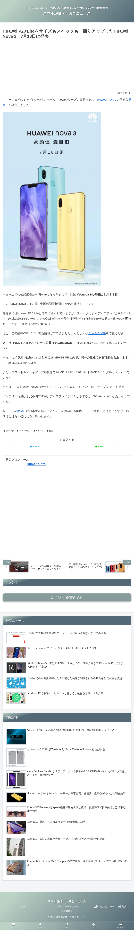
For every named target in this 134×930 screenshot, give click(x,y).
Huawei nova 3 (107, 99)
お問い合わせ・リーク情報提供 (110, 906)
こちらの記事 (97, 333)
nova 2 (21, 411)
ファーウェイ (25, 431)
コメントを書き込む (67, 597)
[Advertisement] (67, 65)
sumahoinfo (36, 464)
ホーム (24, 906)
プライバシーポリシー (67, 906)
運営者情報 (67, 911)
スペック (10, 431)
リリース (40, 431)
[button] (124, 524)
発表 (51, 431)
